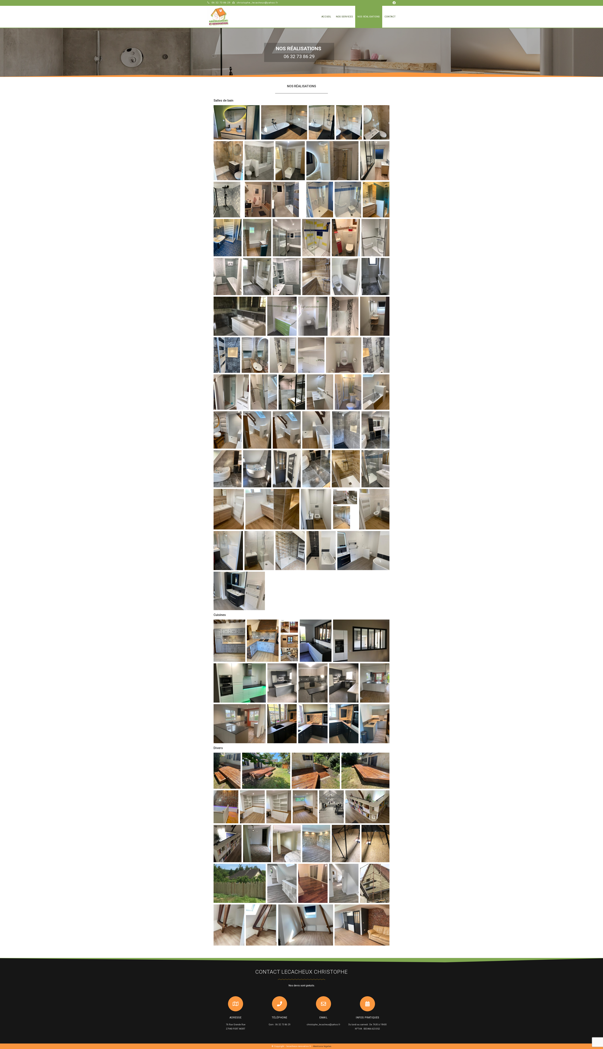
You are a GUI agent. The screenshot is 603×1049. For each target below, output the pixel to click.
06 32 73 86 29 (221, 2)
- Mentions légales (321, 1046)
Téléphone (279, 1017)
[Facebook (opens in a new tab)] (394, 2)
